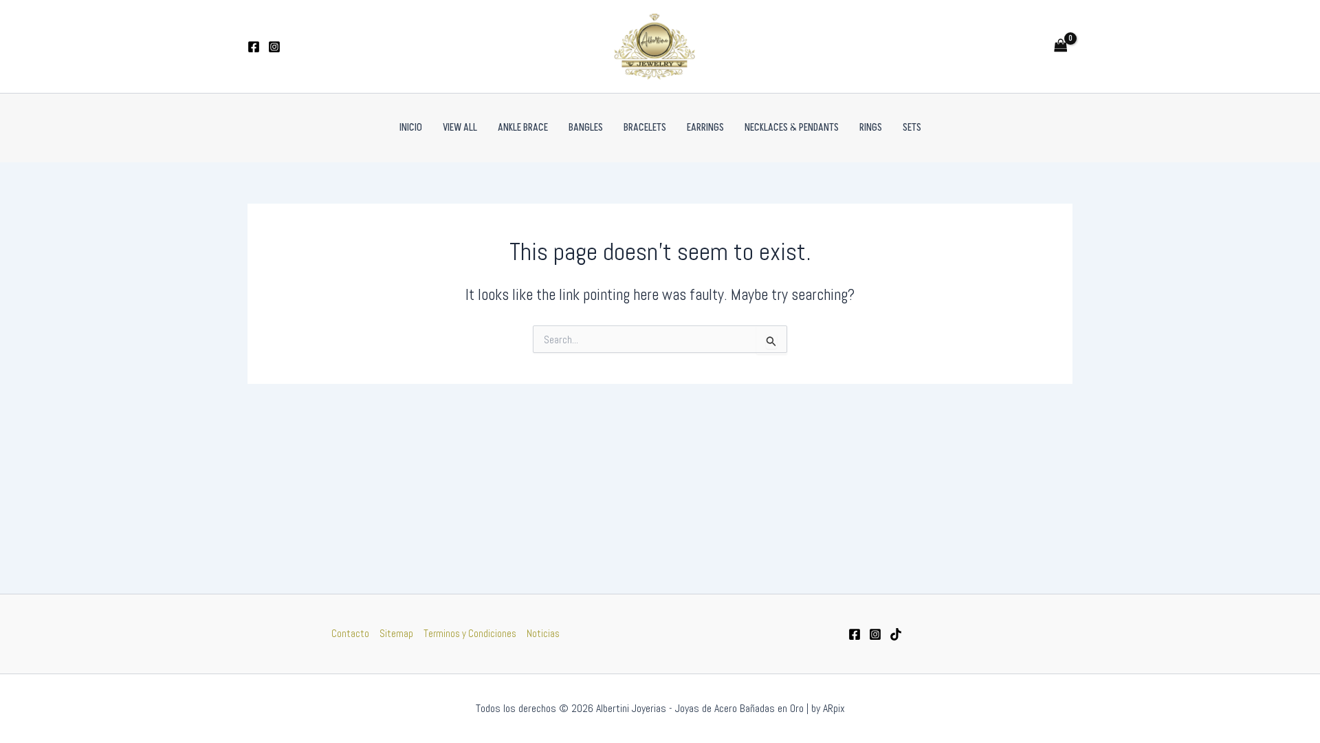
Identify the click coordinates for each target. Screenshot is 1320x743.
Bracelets (645, 127)
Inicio (410, 127)
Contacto (350, 633)
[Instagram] (274, 47)
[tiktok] (896, 634)
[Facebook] (254, 47)
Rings (870, 127)
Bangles (586, 127)
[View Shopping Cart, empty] (1060, 46)
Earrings (705, 127)
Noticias (543, 633)
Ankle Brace (523, 127)
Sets (912, 127)
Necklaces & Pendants (792, 127)
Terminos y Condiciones (470, 633)
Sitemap (396, 633)
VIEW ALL (460, 127)
